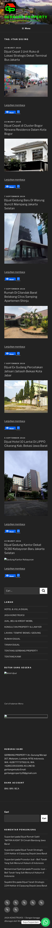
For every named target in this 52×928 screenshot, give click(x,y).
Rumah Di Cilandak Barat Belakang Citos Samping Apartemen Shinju (20, 296)
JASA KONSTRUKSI (14, 615)
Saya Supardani (31, 922)
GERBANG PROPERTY (26, 17)
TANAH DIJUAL (12, 644)
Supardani (9, 836)
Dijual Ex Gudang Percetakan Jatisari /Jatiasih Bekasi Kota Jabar (23, 371)
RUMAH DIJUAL (12, 639)
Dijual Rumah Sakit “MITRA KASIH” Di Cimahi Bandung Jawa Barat (24, 840)
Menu (27, 28)
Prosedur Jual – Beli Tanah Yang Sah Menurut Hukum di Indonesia (25, 873)
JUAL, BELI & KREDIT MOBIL (18, 621)
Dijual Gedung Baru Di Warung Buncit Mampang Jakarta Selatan (24, 204)
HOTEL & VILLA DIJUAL (16, 609)
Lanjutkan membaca (14, 105)
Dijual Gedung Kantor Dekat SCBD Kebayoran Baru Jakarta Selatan (24, 549)
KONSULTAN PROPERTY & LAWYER (22, 627)
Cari (6, 812)
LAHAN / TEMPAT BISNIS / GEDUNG (22, 633)
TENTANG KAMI (12, 656)
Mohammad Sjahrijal (14, 869)
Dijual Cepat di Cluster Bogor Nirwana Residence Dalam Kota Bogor (25, 129)
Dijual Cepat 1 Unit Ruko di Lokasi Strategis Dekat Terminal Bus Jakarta (25, 55)
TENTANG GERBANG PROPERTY (21, 650)
